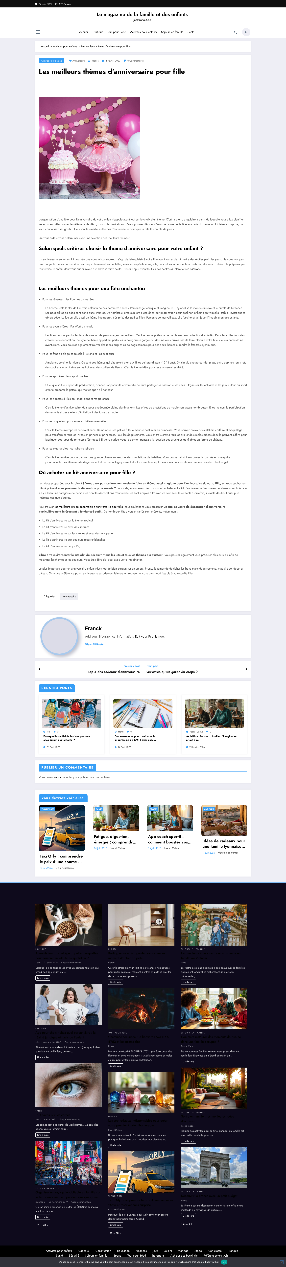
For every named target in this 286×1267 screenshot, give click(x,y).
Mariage (183, 1251)
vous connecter (63, 777)
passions (195, 269)
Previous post (131, 665)
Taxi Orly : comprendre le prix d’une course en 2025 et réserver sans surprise (61, 858)
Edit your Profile (146, 636)
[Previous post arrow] (40, 669)
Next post (152, 665)
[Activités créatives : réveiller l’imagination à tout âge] (214, 713)
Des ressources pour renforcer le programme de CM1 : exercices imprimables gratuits (135, 738)
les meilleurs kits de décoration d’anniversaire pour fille (89, 507)
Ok (224, 1262)
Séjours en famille (172, 32)
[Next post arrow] (246, 669)
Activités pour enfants (143, 32)
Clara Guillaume (65, 868)
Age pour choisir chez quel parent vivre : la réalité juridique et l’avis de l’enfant (65, 1035)
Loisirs (112, 1116)
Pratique (98, 32)
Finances (141, 1251)
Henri (121, 731)
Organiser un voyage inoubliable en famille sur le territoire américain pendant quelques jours (67, 1194)
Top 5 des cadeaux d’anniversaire (114, 672)
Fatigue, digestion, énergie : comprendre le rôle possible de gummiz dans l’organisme (114, 839)
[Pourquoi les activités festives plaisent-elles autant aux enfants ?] (71, 713)
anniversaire (78, 60)
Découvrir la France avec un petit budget (209, 1195)
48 (44, 1225)
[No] (282, 1262)
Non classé (215, 1251)
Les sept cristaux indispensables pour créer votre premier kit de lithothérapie (137, 1123)
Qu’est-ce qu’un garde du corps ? (172, 672)
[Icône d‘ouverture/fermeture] (37, 32)
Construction (103, 1251)
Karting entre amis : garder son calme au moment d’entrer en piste (136, 955)
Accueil (84, 32)
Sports (153, 809)
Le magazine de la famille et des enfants (142, 14)
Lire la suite (42, 978)
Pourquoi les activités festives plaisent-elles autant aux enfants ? (66, 738)
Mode (198, 1251)
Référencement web (216, 1255)
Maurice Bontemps (228, 853)
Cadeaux (209, 809)
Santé (191, 32)
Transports (48, 809)
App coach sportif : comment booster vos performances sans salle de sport (168, 839)
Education (123, 1251)
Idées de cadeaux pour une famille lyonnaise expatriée (223, 843)
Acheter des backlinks (183, 1255)
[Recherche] (235, 32)
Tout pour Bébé (116, 32)
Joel (48, 731)
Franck (95, 60)
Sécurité (74, 1255)
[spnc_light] (246, 32)
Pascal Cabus (196, 731)
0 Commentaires (135, 60)
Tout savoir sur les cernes (52, 1115)
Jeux (155, 1251)
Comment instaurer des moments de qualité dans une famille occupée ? (211, 1039)
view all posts (94, 644)
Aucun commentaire (71, 962)
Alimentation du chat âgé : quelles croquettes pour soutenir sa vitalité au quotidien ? (66, 955)
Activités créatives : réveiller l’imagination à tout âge (211, 738)
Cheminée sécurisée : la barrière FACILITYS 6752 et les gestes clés (138, 1039)
